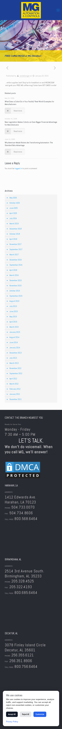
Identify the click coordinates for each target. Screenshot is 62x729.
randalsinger (25, 76)
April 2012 (13, 378)
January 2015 (15, 332)
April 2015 (13, 322)
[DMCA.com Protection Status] (23, 478)
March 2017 (14, 254)
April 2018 (13, 239)
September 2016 (16, 265)
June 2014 (14, 342)
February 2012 (15, 389)
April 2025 (13, 213)
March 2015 (14, 327)
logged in (18, 168)
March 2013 (14, 363)
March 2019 (14, 223)
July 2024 (13, 218)
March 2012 (14, 384)
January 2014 (15, 347)
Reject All (25, 714)
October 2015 (15, 291)
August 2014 (14, 337)
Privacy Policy (12, 722)
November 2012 (15, 368)
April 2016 (13, 270)
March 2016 (14, 275)
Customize (40, 714)
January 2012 (15, 394)
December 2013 (16, 353)
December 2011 (16, 399)
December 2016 (16, 260)
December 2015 (16, 280)
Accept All (12, 714)
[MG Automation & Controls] (31, 10)
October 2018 (15, 234)
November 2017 (15, 244)
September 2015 (16, 296)
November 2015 (15, 285)
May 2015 (13, 316)
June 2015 (14, 311)
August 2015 (14, 301)
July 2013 (13, 358)
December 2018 (16, 229)
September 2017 (16, 249)
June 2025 (14, 208)
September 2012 (16, 373)
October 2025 (15, 203)
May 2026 (13, 198)
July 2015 (13, 306)
